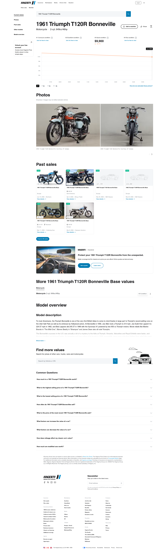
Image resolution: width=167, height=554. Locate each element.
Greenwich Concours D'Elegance (93, 536)
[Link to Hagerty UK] (51, 547)
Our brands (108, 507)
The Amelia (87, 532)
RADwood (87, 541)
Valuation (87, 503)
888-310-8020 (88, 523)
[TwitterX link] (48, 482)
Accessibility (100, 547)
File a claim (46, 503)
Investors (108, 516)
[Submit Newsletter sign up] (121, 483)
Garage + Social (68, 525)
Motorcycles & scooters (49, 518)
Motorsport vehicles (48, 521)
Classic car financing (48, 530)
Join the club (88, 500)
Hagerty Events (89, 530)
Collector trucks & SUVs (49, 514)
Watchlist (31, 7)
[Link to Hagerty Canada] (48, 547)
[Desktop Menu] (144, 3)
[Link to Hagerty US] (44, 547)
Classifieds (67, 503)
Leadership (108, 505)
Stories (66, 516)
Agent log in (46, 541)
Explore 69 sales (43, 239)
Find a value (24, 7)
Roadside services (89, 521)
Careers (108, 510)
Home (107, 500)
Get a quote (84, 265)
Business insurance (48, 528)
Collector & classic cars (49, 512)
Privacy (107, 528)
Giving (107, 519)
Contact (108, 514)
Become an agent (47, 539)
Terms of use (119, 547)
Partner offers (88, 510)
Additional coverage (48, 532)
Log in (138, 2)
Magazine (87, 512)
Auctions (66, 500)
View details (40, 199)
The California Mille (89, 534)
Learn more (97, 265)
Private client (46, 525)
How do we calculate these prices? (141, 86)
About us (108, 503)
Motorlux (87, 539)
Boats (44, 523)
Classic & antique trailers (49, 516)
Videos (66, 514)
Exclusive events (89, 514)
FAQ (107, 525)
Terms (107, 530)
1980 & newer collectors (49, 509)
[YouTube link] (55, 482)
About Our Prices (87, 456)
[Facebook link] (44, 482)
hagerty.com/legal (87, 460)
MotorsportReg (68, 530)
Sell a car (66, 505)
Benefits (87, 507)
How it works (67, 507)
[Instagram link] (51, 482)
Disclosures (107, 547)
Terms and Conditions (93, 489)
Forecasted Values (113, 458)
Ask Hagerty (88, 505)
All (64, 518)
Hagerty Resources (69, 527)
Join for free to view (43, 40)
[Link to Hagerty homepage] (52, 477)
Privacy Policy (116, 487)
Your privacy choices (91, 547)
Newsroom (108, 512)
